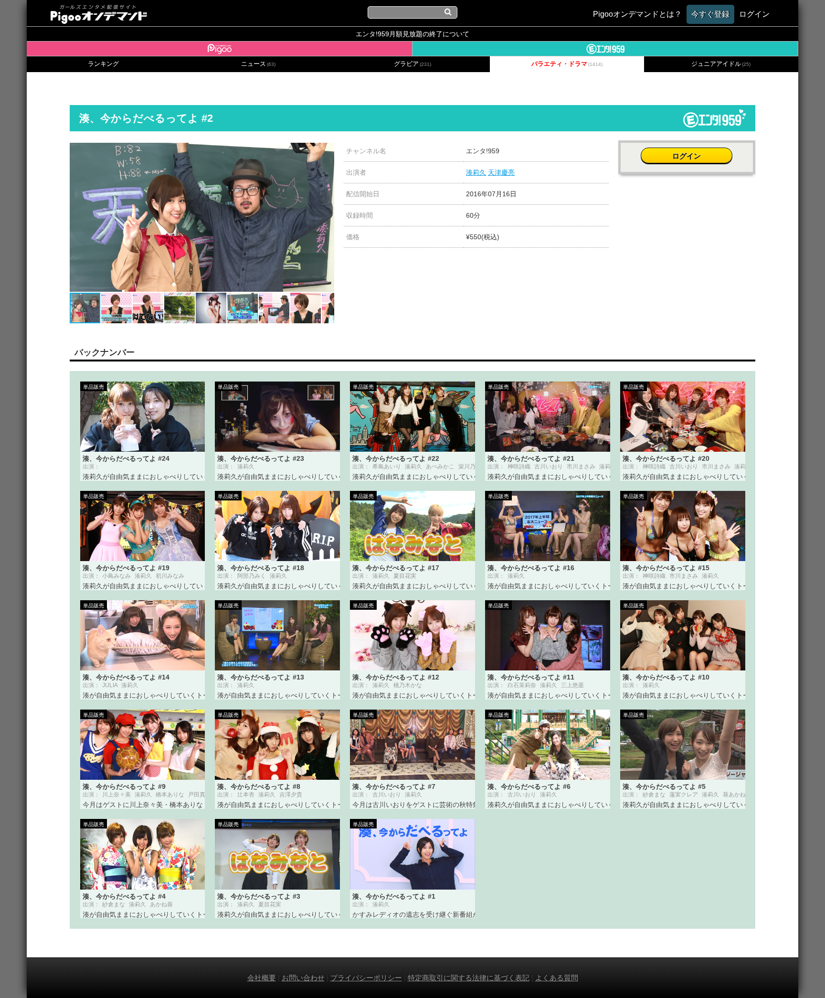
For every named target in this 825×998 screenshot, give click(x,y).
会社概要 (261, 978)
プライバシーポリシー (366, 978)
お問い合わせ (303, 978)
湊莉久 (476, 172)
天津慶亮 (501, 172)
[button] (325, 151)
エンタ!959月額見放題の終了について (412, 34)
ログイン (686, 156)
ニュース (258, 64)
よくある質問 (556, 978)
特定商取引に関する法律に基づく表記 (468, 978)
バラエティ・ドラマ (567, 64)
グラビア (412, 64)
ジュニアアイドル (721, 64)
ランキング (103, 64)
